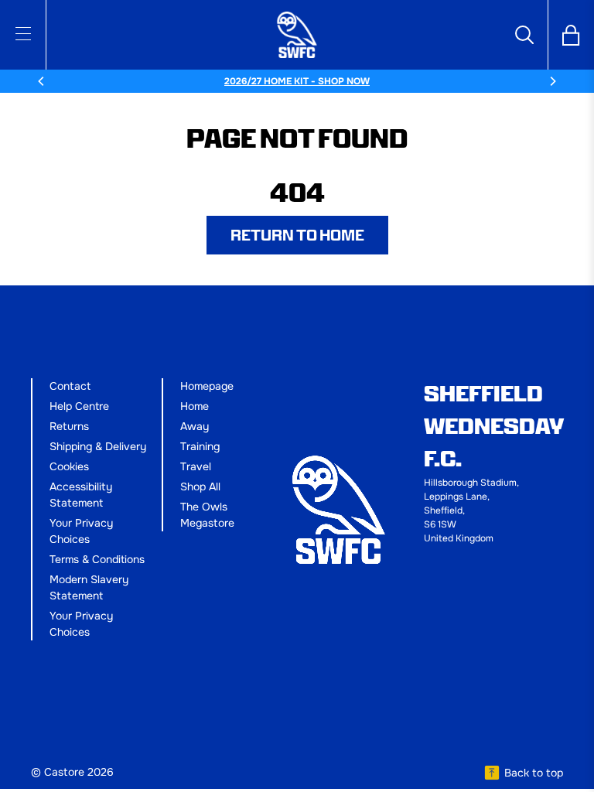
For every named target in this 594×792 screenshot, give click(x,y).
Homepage (207, 386)
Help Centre (79, 406)
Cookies (69, 466)
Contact (70, 386)
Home (194, 406)
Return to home (297, 235)
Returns (69, 426)
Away (194, 426)
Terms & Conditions (97, 559)
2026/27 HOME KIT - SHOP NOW (297, 81)
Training (200, 446)
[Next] (552, 81)
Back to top (533, 773)
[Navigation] (23, 33)
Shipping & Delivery (98, 446)
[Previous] (42, 81)
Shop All (200, 486)
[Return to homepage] (297, 35)
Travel (195, 466)
